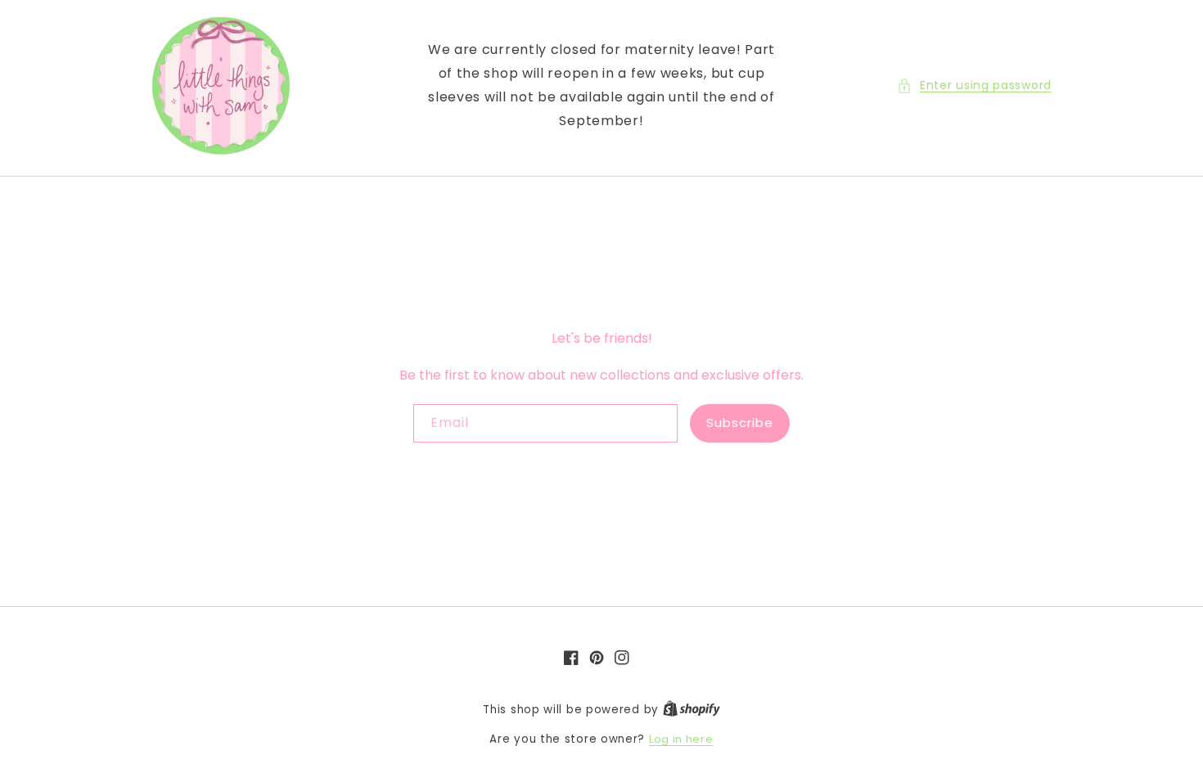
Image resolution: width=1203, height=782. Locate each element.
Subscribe (739, 422)
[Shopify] (691, 709)
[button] (974, 85)
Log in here (681, 739)
